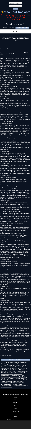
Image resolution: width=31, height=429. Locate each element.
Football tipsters (24, 367)
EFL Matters (4, 380)
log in (19, 28)
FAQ (15, 405)
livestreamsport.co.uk (6, 372)
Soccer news (21, 382)
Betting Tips (15, 372)
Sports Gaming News (6, 371)
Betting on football (16, 371)
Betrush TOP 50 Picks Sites (7, 368)
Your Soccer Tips (15, 364)
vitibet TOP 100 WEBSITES (20, 368)
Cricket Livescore (5, 362)
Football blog (23, 377)
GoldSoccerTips (5, 384)
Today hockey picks (6, 364)
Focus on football (15, 377)
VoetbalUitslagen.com (6, 375)
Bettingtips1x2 (24, 371)
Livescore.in (13, 362)
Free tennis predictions (20, 378)
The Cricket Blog (5, 382)
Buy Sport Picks (5, 385)
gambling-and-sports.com (15, 374)
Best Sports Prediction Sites (7, 365)
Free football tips (5, 367)
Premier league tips (6, 377)
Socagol (22, 375)
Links (15, 414)
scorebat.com (22, 372)
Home (15, 397)
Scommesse (11, 381)
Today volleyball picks (21, 362)
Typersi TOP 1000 (12, 369)
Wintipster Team (14, 382)
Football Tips (4, 381)
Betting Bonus (15, 375)
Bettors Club (25, 385)
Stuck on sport (11, 378)
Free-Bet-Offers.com (15, 367)
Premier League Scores (17, 380)
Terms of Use (15, 411)
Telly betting (4, 378)
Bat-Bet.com (4, 369)
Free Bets (11, 384)
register (25, 28)
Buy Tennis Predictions (6, 387)
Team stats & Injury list (20, 365)
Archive (15, 400)
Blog (15, 417)
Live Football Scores (19, 381)
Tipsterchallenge (18, 385)
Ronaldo (25, 380)
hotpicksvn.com (5, 374)
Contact (15, 408)
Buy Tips (15, 402)
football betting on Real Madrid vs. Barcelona (15, 394)
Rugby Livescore (18, 384)
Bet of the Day (20, 369)
